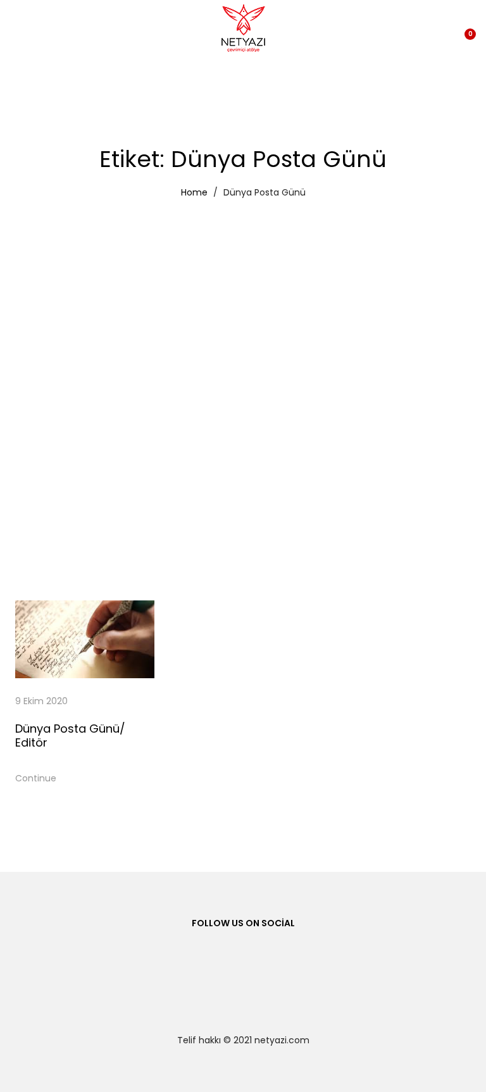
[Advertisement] (243, 299)
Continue (35, 778)
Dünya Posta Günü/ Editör (70, 735)
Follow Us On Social (243, 923)
